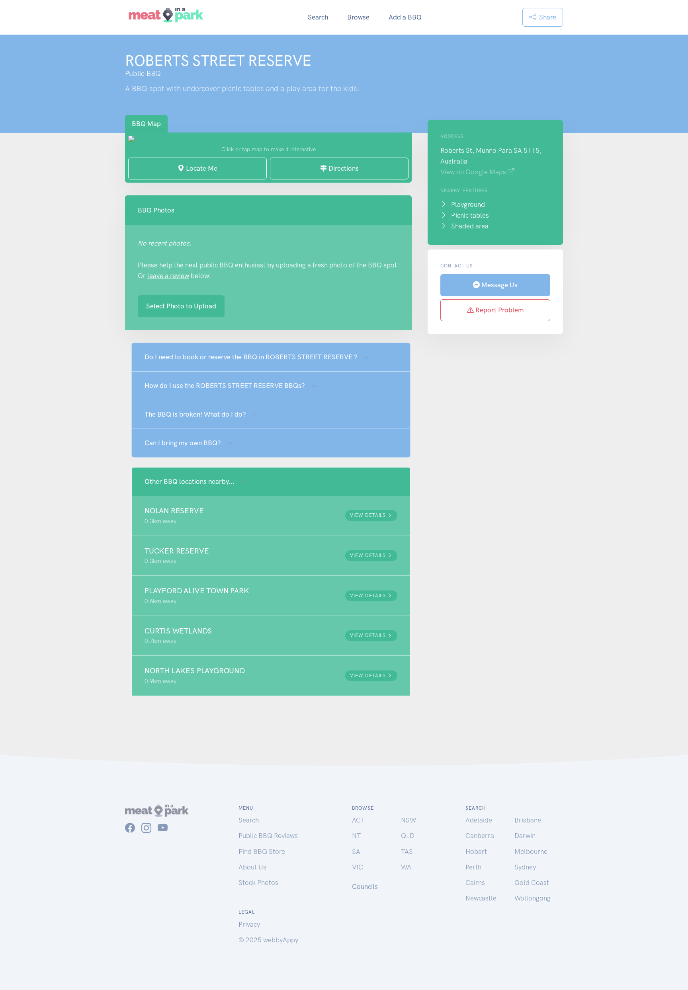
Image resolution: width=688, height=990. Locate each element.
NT (356, 836)
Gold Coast (531, 883)
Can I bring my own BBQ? (183, 443)
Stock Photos (258, 883)
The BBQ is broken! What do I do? (195, 414)
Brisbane (527, 820)
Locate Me (200, 168)
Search (318, 17)
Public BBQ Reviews (268, 836)
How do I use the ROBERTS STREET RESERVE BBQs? (225, 386)
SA (356, 852)
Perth (473, 867)
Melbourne (530, 852)
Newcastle (480, 898)
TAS (407, 852)
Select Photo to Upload (181, 306)
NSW (408, 820)
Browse (358, 17)
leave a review (168, 276)
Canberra (479, 836)
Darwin (525, 836)
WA (406, 867)
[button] (271, 516)
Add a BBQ (405, 17)
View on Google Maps (474, 172)
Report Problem (499, 310)
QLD (407, 836)
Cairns (475, 883)
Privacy (249, 924)
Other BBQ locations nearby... (190, 481)
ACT (358, 820)
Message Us (499, 285)
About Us (252, 867)
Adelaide (478, 820)
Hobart (476, 852)
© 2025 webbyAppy (268, 940)
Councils (365, 887)
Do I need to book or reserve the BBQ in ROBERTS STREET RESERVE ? (251, 357)
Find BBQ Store (261, 852)
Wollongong (532, 898)
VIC (357, 867)
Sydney (525, 867)
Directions (343, 168)
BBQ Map (146, 124)
